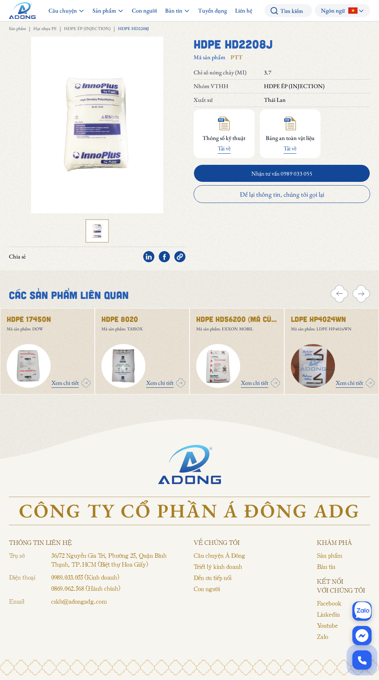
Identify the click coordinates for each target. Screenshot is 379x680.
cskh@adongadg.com (79, 601)
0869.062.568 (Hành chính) (85, 588)
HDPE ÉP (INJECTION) (87, 28)
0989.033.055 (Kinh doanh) (85, 577)
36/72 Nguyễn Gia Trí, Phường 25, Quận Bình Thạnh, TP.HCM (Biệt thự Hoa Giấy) (109, 559)
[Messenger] (362, 635)
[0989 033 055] (362, 660)
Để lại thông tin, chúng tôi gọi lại (282, 194)
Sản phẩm (17, 28)
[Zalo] (362, 611)
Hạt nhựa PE (45, 28)
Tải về (224, 148)
